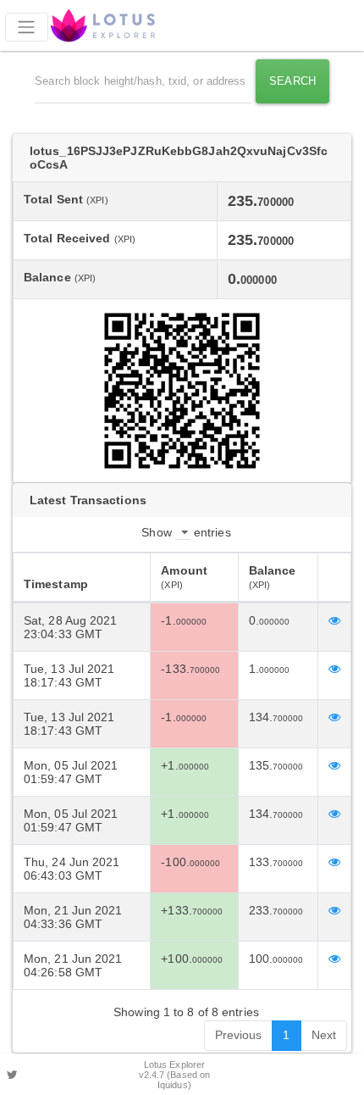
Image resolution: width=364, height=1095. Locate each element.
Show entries (185, 532)
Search (292, 81)
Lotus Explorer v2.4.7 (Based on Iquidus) (175, 1074)
